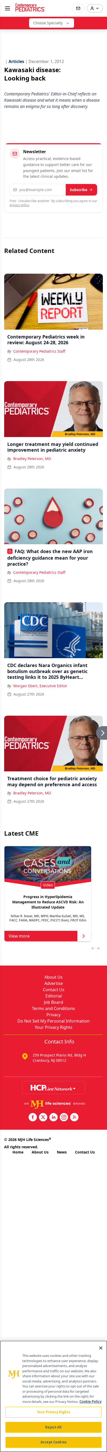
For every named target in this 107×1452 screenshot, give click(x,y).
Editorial (53, 996)
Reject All (53, 1427)
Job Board (53, 1002)
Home (17, 1152)
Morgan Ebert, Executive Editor (40, 685)
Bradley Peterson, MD (32, 458)
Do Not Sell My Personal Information (53, 1021)
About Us (53, 977)
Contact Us (53, 989)
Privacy (53, 1015)
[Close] (100, 1348)
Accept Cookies (53, 1442)
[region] (53, 1396)
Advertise (53, 983)
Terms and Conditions (53, 1008)
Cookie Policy (90, 1401)
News (62, 1152)
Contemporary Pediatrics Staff (39, 351)
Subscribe (78, 189)
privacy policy (19, 205)
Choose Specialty (48, 22)
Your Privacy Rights (53, 1027)
